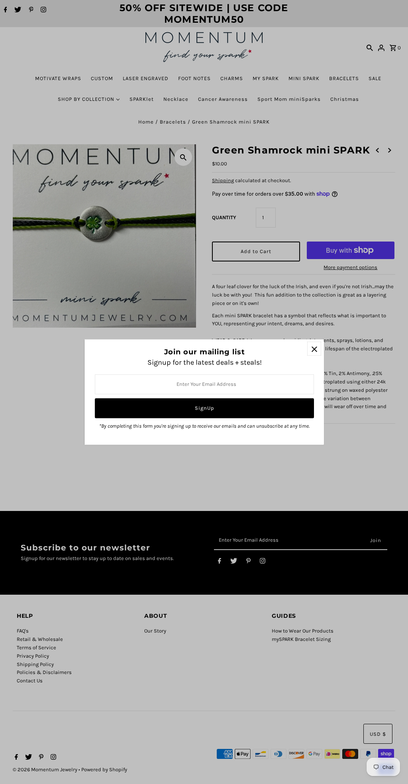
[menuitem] (58, 78)
